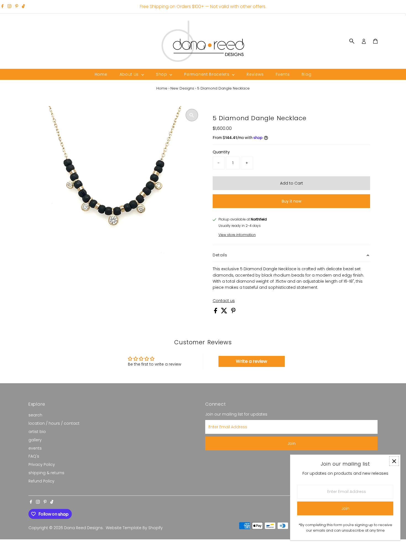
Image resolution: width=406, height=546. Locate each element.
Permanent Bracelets (207, 74)
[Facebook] (2, 6)
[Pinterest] (17, 6)
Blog (306, 74)
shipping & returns (46, 473)
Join (292, 443)
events (35, 448)
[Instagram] (9, 6)
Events (282, 74)
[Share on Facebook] (216, 312)
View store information (237, 234)
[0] (375, 41)
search (35, 415)
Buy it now (291, 201)
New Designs (182, 88)
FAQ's (33, 456)
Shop (162, 74)
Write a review (251, 361)
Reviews (255, 74)
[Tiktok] (23, 6)
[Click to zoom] (192, 115)
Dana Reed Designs (83, 528)
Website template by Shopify (134, 528)
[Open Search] (351, 41)
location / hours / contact (54, 423)
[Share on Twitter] (224, 312)
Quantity (221, 152)
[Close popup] (394, 461)
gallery (35, 440)
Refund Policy (41, 481)
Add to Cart (291, 183)
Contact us (224, 301)
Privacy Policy (41, 464)
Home (101, 74)
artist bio (37, 431)
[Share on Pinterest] (233, 312)
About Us (130, 74)
